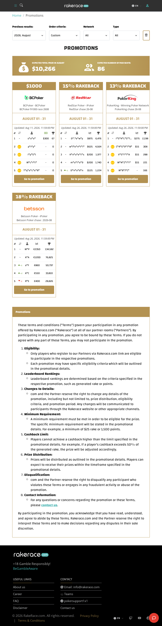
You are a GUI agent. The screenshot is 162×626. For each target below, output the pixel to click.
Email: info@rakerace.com (81, 587)
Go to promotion (34, 179)
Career (17, 594)
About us (19, 587)
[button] (148, 6)
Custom (55, 35)
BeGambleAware (25, 568)
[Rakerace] (76, 6)
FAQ (16, 601)
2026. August (22, 35)
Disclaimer (20, 608)
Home (16, 15)
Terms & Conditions (31, 620)
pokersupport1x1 (75, 601)
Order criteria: (57, 27)
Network (88, 27)
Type (116, 27)
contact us (49, 505)
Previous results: (22, 27)
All (87, 35)
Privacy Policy (89, 616)
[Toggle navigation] (15, 5)
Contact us (67, 608)
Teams (68, 594)
